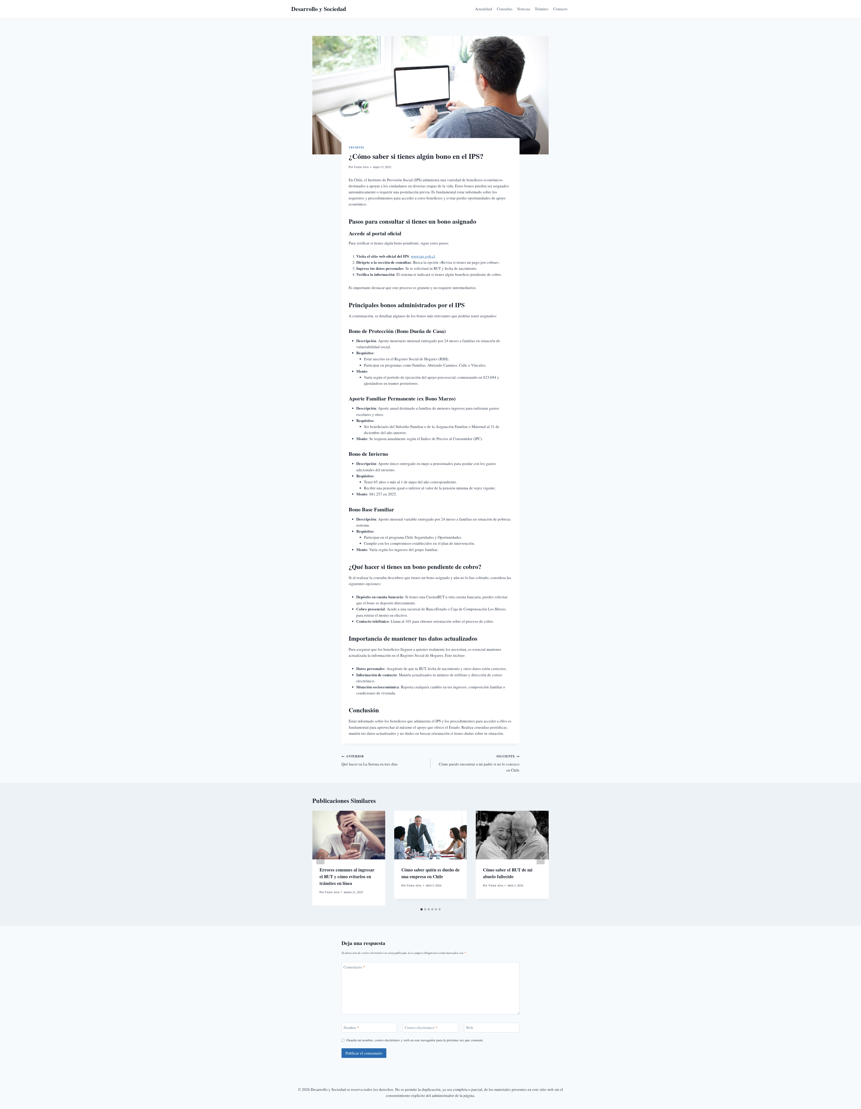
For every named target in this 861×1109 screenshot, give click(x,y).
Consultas (505, 8)
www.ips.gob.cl (423, 256)
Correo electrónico (421, 1027)
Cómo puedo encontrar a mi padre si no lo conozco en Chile (479, 763)
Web (469, 1027)
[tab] (421, 909)
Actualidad (483, 8)
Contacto (560, 8)
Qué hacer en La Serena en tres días (369, 760)
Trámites (541, 8)
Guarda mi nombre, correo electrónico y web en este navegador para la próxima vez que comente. (415, 1040)
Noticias (523, 8)
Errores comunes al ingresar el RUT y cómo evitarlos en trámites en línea (347, 876)
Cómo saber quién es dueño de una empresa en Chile (430, 873)
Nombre (351, 1027)
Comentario (354, 966)
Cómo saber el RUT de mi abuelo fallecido (508, 873)
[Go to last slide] (320, 858)
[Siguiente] (541, 858)
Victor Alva (361, 167)
